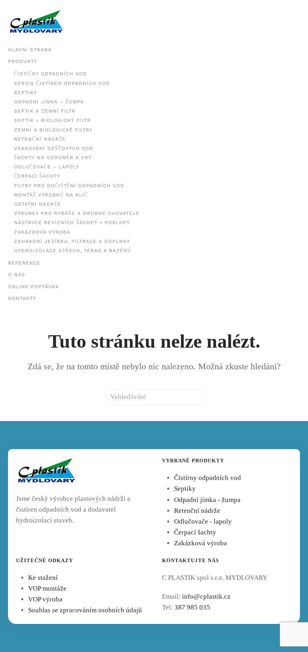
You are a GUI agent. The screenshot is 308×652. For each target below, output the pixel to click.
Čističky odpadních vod (50, 74)
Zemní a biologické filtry (53, 130)
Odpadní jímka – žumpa (49, 102)
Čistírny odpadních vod (207, 478)
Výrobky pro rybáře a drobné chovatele (77, 213)
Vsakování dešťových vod (53, 148)
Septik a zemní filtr (44, 111)
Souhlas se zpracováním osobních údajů (85, 610)
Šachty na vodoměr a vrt (52, 157)
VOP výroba (45, 599)
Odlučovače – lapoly (46, 167)
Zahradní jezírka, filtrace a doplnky (72, 241)
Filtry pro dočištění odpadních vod (69, 185)
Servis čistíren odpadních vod (62, 83)
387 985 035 (192, 607)
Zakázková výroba (42, 232)
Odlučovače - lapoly (203, 521)
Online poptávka (33, 287)
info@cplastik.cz (206, 596)
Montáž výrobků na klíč (51, 195)
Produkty (22, 61)
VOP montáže (47, 588)
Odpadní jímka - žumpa (207, 500)
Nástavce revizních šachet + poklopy (72, 222)
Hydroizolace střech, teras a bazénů (73, 250)
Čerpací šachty (37, 176)
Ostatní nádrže (37, 204)
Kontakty (22, 298)
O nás (16, 274)
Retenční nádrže (40, 139)
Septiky (25, 92)
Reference (24, 263)
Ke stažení (43, 577)
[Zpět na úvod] (36, 22)
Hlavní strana (30, 50)
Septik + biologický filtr (52, 120)
